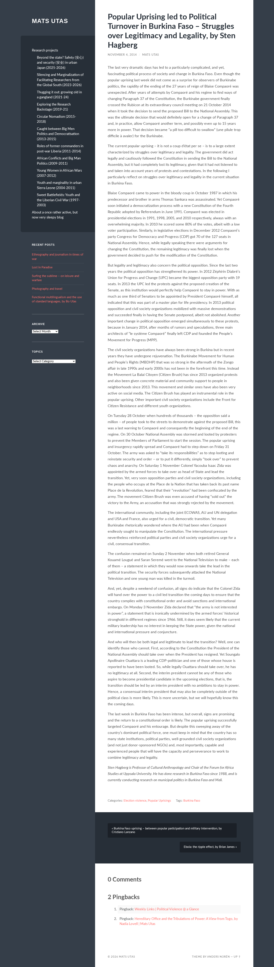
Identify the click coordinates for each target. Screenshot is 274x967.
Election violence (135, 800)
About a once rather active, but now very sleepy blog (55, 215)
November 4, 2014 (122, 54)
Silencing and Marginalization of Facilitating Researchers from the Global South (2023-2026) (60, 80)
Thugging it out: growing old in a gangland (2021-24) (59, 95)
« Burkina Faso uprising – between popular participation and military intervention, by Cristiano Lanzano (167, 830)
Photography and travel (47, 288)
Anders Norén (218, 957)
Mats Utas (50, 21)
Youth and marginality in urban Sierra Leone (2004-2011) (59, 185)
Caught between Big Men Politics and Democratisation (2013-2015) (58, 134)
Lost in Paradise (42, 267)
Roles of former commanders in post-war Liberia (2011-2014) (60, 148)
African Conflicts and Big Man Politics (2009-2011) (59, 161)
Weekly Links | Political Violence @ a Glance (167, 909)
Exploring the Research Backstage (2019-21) (54, 107)
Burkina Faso (191, 800)
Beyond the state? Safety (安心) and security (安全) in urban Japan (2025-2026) (60, 62)
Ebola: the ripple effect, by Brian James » (210, 846)
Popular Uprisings (159, 800)
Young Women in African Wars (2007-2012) (59, 173)
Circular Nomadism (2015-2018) (56, 119)
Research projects (45, 50)
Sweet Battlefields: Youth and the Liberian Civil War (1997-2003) (58, 200)
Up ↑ (237, 957)
